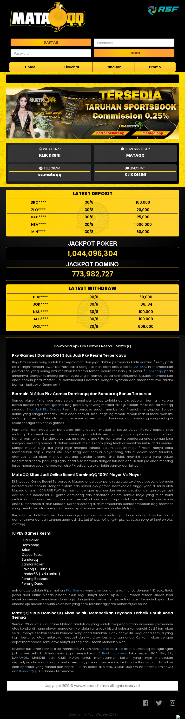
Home (30, 67)
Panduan (113, 67)
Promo (155, 67)
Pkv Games (75, 590)
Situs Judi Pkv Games (44, 409)
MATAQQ (140, 366)
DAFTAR (51, 42)
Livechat (71, 67)
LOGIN (134, 53)
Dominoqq (154, 371)
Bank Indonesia (114, 653)
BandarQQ (27, 671)
